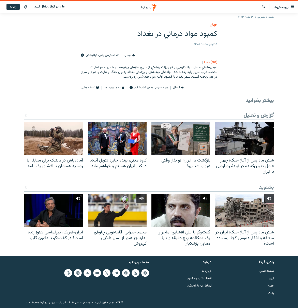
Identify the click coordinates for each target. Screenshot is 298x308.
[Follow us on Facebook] (126, 273)
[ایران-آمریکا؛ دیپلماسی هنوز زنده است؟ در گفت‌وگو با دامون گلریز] (53, 210)
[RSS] (135, 273)
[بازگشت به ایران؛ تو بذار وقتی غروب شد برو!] (180, 138)
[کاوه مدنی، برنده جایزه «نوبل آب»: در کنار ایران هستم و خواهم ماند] (117, 138)
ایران (271, 278)
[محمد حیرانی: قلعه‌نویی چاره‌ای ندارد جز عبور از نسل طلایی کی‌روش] (117, 210)
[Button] (129, 55)
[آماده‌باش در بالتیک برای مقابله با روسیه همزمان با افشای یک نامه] (53, 138)
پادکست (269, 293)
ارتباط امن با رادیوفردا (199, 286)
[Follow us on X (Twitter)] (106, 273)
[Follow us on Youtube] (97, 273)
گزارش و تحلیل (259, 115)
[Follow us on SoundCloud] (87, 273)
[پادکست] (26, 7)
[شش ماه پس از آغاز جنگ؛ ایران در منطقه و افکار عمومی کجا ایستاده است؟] (244, 210)
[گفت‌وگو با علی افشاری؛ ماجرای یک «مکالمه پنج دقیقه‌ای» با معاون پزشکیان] (180, 210)
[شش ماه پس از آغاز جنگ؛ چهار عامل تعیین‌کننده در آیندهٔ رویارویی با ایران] (244, 138)
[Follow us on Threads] (68, 273)
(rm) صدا (210, 62)
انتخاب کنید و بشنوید (198, 278)
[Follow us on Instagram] (78, 273)
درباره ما (206, 271)
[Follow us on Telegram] (116, 273)
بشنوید (266, 187)
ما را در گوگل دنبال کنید (49, 6)
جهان (213, 25)
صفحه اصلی (266, 271)
